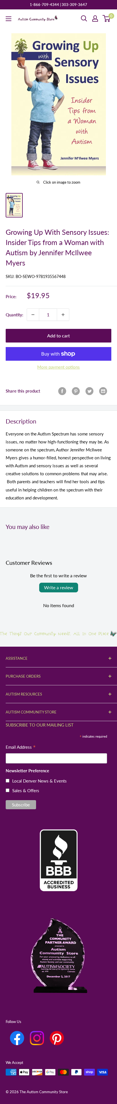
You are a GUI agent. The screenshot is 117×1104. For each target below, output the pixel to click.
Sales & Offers (25, 790)
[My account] (95, 18)
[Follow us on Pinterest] (57, 1038)
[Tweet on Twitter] (89, 391)
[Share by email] (103, 391)
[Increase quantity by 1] (63, 315)
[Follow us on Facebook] (17, 1038)
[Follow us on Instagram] (37, 1038)
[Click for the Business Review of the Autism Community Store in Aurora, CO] (58, 851)
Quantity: (14, 314)
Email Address (21, 748)
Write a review (58, 587)
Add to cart (58, 335)
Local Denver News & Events (39, 780)
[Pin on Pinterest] (76, 391)
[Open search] (84, 18)
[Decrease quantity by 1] (33, 315)
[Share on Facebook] (62, 391)
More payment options (58, 367)
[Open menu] (8, 18)
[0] (106, 18)
